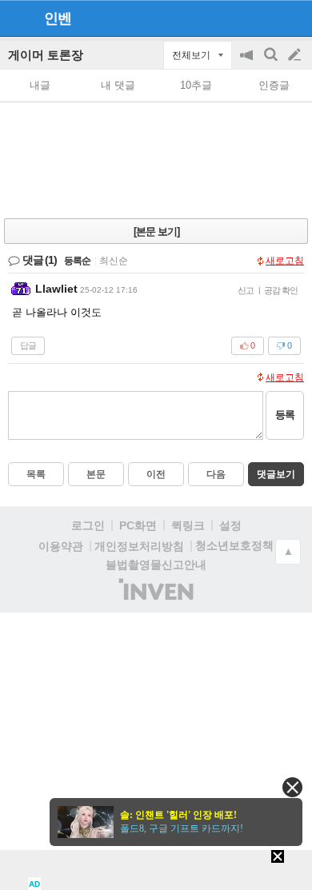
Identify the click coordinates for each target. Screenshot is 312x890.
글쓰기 (296, 55)
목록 (36, 474)
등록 (284, 415)
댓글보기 (276, 474)
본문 (96, 474)
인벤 (57, 18)
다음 (216, 474)
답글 (28, 345)
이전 (156, 474)
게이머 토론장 (45, 55)
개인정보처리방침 (139, 546)
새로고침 (285, 260)
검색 (272, 62)
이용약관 (60, 546)
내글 (40, 85)
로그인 (88, 525)
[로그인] (264, 17)
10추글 (196, 85)
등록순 (77, 260)
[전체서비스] (293, 17)
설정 (230, 525)
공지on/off (248, 62)
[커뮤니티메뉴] (16, 18)
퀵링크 (188, 525)
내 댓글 (118, 85)
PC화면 (138, 525)
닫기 (292, 787)
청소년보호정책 (234, 545)
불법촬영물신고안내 (156, 564)
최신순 (113, 260)
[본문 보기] (156, 231)
